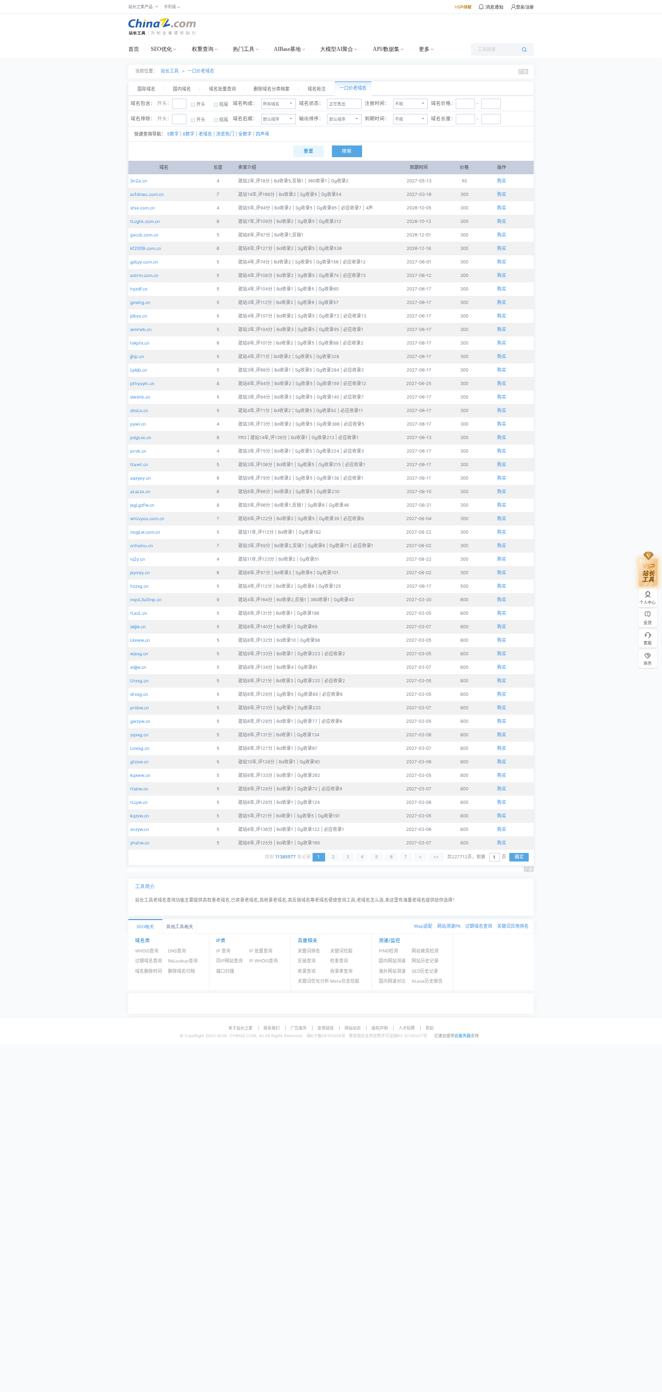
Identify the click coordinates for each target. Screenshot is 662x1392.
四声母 (261, 133)
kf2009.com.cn (145, 248)
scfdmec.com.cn (147, 194)
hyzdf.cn (139, 288)
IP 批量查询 (260, 950)
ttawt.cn (139, 464)
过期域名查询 (478, 926)
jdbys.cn (138, 315)
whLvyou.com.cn (147, 518)
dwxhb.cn (140, 396)
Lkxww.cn (140, 640)
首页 (133, 49)
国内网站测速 (392, 960)
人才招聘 (407, 1028)
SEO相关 (145, 926)
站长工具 (170, 70)
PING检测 (388, 950)
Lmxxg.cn (140, 748)
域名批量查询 (222, 88)
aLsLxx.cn (140, 491)
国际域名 (146, 88)
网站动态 (353, 1028)
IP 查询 (223, 950)
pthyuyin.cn (142, 383)
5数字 (173, 133)
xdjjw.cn (138, 667)
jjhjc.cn (137, 356)
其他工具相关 (179, 926)
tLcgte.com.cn (145, 221)
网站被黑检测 (425, 950)
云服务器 (462, 1035)
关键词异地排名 (513, 926)
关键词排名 (309, 950)
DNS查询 (177, 950)
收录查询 (307, 971)
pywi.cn (138, 424)
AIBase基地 (287, 49)
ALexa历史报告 (427, 981)
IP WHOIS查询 (263, 960)
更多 (424, 49)
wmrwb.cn (141, 329)
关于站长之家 (240, 1028)
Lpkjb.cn (138, 369)
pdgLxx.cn (140, 437)
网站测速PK (449, 926)
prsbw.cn (139, 707)
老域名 (204, 133)
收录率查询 (341, 971)
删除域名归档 (181, 971)
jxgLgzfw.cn (142, 505)
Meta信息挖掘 (344, 981)
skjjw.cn (138, 626)
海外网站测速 (392, 971)
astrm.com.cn (144, 275)
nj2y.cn (137, 559)
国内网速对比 (392, 981)
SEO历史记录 (425, 971)
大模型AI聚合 (336, 49)
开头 (200, 104)
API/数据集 (386, 49)
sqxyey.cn (140, 478)
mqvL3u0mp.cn (146, 599)
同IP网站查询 (229, 960)
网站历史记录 (425, 960)
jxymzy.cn (140, 572)
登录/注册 (525, 7)
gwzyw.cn (140, 721)
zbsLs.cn (139, 410)
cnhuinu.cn (141, 545)
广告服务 (298, 1028)
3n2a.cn (138, 180)
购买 (501, 180)
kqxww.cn (140, 775)
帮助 (430, 1028)
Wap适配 (423, 926)
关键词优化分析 (313, 981)
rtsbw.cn (139, 788)
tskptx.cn (140, 342)
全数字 (245, 133)
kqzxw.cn (139, 815)
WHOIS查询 (147, 950)
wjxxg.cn (139, 653)
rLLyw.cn (139, 802)
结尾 (223, 104)
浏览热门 (225, 133)
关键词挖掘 (341, 950)
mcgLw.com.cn (145, 532)
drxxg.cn (139, 694)
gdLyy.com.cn (144, 261)
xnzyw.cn (139, 829)
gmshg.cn (140, 302)
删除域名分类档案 (272, 88)
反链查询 (307, 960)
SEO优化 (161, 49)
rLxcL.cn (138, 613)
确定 (519, 856)
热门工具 (243, 49)
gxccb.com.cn (144, 234)
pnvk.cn (138, 451)
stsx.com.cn (142, 207)
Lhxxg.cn (139, 680)
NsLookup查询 (183, 960)
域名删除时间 (148, 971)
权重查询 (202, 49)
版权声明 (380, 1028)
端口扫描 (225, 971)
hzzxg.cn (139, 586)
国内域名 (182, 88)
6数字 (189, 133)
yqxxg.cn (139, 734)
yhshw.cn (140, 842)
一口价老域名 (200, 70)
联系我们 (271, 1028)
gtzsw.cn (139, 761)
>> (436, 856)
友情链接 (325, 1028)
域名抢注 (317, 88)
